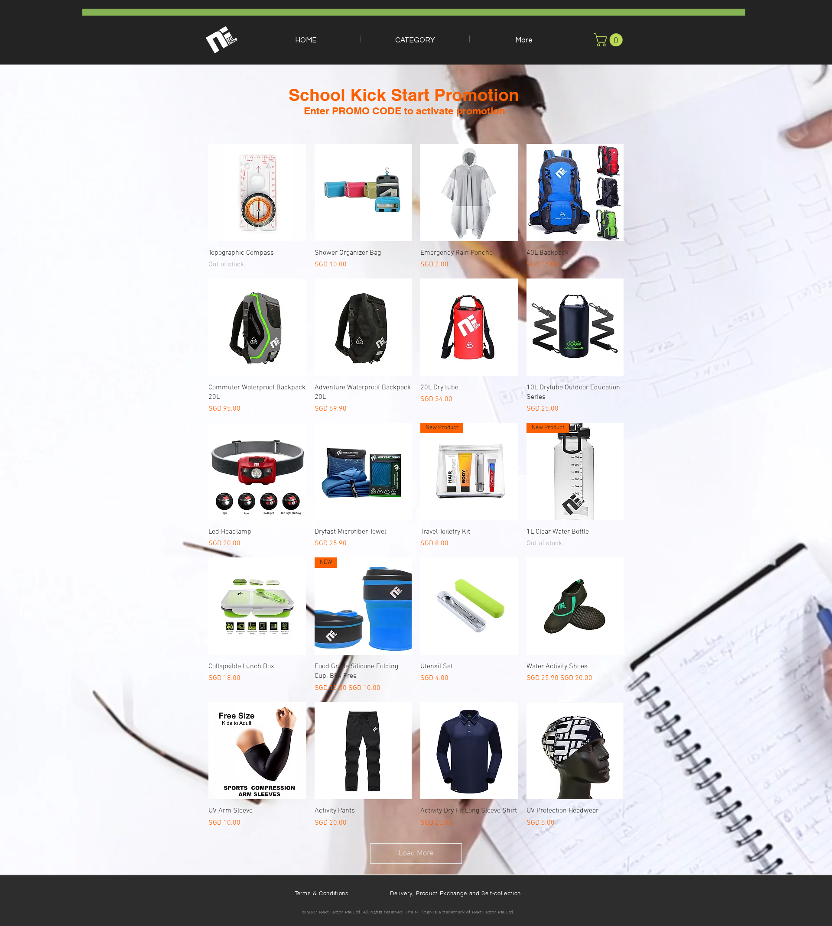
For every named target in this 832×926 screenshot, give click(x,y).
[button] (415, 39)
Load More (416, 853)
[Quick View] (257, 192)
